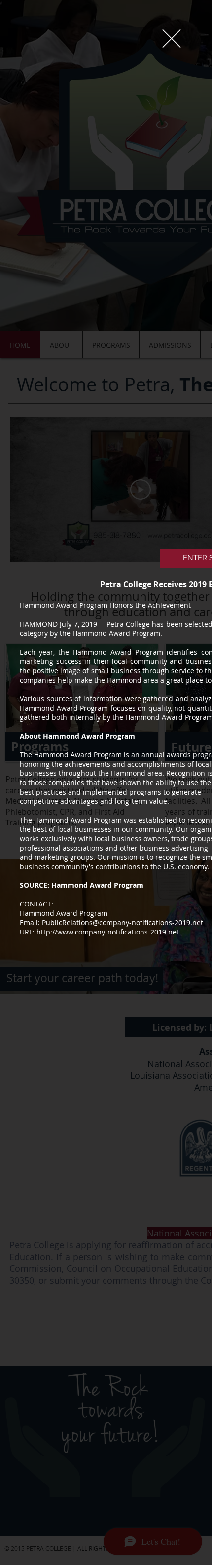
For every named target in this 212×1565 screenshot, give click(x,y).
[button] (171, 38)
